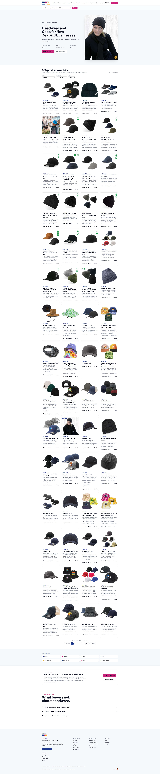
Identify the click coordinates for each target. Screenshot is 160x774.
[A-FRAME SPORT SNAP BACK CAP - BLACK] (70, 90)
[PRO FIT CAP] (70, 462)
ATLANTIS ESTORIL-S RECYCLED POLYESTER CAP (50, 176)
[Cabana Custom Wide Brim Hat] (70, 313)
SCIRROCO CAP (67, 513)
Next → (93, 643)
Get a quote (114, 2)
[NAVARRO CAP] (90, 426)
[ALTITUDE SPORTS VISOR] (109, 90)
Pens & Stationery (48, 660)
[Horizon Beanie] (109, 389)
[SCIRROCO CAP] (70, 501)
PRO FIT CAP (66, 474)
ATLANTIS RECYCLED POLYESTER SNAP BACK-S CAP (89, 252)
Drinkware (65, 656)
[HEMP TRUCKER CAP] (90, 389)
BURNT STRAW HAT (49, 325)
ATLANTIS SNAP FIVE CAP (109, 251)
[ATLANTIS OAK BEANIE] (70, 201)
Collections (107, 742)
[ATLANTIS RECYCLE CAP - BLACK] (70, 239)
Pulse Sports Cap (87, 474)
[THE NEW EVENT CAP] (90, 575)
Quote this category (48, 51)
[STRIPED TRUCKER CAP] (109, 539)
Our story (44, 755)
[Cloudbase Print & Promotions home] (46, 3)
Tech (103, 656)
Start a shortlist (113, 72)
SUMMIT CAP (47, 587)
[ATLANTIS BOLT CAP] (51, 125)
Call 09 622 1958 (109, 679)
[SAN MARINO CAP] (51, 501)
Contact (43, 760)
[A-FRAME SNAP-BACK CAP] (51, 90)
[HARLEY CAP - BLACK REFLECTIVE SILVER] (70, 389)
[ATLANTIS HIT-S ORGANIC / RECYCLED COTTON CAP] (90, 163)
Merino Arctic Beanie (69, 438)
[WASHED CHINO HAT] (90, 612)
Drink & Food (66, 660)
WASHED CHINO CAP (69, 624)
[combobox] (60, 7)
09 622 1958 (107, 2)
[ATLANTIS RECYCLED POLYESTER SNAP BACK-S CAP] (90, 239)
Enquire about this (47, 113)
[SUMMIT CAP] (51, 575)
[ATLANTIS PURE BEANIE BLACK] (109, 201)
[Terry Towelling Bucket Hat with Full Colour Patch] (70, 575)
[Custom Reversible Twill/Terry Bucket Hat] (70, 351)
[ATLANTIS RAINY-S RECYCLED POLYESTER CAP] (51, 239)
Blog (106, 740)
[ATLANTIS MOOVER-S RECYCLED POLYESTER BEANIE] (51, 201)
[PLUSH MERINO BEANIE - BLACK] (109, 426)
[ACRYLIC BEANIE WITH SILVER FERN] (90, 90)
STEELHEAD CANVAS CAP (70, 551)
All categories (76, 749)
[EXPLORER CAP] (90, 351)
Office (83, 660)
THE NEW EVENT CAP (88, 587)
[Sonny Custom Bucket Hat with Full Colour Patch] (109, 501)
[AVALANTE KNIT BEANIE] (109, 276)
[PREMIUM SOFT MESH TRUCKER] (51, 462)
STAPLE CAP (47, 551)
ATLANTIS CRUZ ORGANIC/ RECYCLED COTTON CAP (107, 139)
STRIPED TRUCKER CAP (108, 551)
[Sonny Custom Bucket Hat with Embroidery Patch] (90, 501)
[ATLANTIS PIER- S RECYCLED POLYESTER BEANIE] (90, 201)
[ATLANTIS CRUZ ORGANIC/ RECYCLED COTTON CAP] (109, 125)
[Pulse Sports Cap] (90, 462)
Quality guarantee (45, 756)
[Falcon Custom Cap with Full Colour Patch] (109, 351)
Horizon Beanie (105, 401)
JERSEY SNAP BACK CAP (50, 438)
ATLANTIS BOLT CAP (49, 137)
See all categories (60, 51)
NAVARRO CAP (86, 438)
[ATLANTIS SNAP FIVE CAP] (109, 239)
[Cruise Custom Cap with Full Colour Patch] (109, 313)
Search (74, 7)
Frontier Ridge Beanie (49, 401)
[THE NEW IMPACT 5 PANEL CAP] (109, 575)
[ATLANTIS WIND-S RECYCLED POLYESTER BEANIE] (70, 276)
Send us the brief (47, 748)
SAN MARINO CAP (48, 513)
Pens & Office (76, 747)
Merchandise (48, 22)
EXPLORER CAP (86, 363)
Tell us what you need (109, 675)
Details (57, 113)
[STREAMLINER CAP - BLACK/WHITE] (90, 539)
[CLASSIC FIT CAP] (90, 313)
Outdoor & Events (105, 660)
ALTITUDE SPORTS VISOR (109, 102)
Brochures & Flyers (93, 742)
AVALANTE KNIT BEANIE (108, 288)
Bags (84, 656)
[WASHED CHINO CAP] (70, 612)
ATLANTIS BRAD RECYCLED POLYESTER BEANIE (89, 139)
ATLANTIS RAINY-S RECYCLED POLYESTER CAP (50, 252)
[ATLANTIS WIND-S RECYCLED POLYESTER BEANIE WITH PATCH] (90, 276)
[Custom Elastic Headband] (51, 351)
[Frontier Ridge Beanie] (51, 389)
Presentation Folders (93, 744)
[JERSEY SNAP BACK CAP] (51, 426)
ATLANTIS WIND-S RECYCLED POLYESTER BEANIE (69, 290)
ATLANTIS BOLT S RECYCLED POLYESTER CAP (69, 139)
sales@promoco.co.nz (53, 745)
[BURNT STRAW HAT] (51, 313)
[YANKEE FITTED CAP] (109, 612)
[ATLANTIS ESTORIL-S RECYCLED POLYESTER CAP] (51, 163)
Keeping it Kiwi (45, 758)
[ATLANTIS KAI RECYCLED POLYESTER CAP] (109, 163)
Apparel (45, 656)
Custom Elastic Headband (50, 363)
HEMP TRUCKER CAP (88, 401)
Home (43, 22)
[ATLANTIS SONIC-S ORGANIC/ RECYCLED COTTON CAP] (51, 276)
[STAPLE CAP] (51, 539)
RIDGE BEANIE (105, 474)
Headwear (75, 745)
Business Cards (92, 740)
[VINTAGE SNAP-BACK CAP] (51, 612)
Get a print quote (92, 747)
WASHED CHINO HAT (88, 624)
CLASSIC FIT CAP (87, 325)
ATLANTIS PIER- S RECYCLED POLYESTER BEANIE (89, 215)
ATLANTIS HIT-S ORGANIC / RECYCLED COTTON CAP (88, 176)
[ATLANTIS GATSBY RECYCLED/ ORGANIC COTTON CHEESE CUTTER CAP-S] (70, 163)
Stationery (91, 745)
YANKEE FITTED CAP (107, 624)
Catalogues (107, 744)
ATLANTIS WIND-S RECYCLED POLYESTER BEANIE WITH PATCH (89, 290)
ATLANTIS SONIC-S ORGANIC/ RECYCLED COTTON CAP (49, 290)
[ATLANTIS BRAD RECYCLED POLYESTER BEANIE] (90, 125)
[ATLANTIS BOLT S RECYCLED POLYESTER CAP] (70, 125)
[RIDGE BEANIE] (109, 462)
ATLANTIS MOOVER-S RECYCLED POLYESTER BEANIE (50, 215)
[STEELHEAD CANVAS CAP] (70, 539)
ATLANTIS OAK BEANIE (69, 214)
